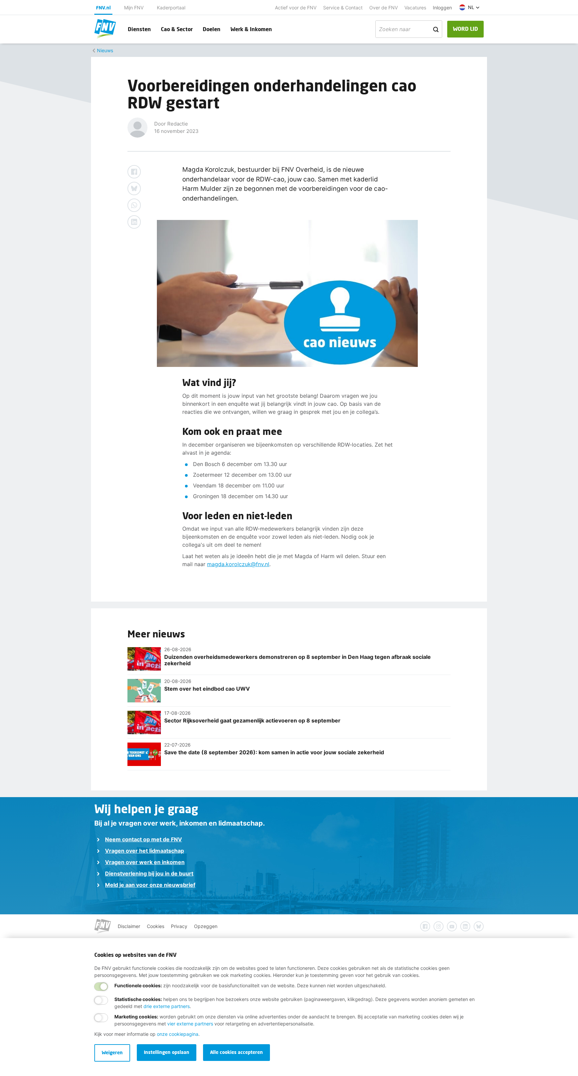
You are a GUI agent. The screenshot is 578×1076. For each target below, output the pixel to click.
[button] (469, 7)
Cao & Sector (177, 29)
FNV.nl (103, 7)
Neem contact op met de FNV (143, 839)
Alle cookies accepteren (236, 1052)
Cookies (155, 926)
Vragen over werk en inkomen (145, 862)
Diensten (139, 29)
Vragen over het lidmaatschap (144, 850)
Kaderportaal (171, 7)
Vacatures (415, 7)
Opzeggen (205, 926)
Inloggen (442, 7)
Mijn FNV (133, 7)
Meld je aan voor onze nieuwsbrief (150, 884)
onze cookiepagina (177, 1034)
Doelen (211, 29)
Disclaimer (129, 926)
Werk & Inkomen (251, 29)
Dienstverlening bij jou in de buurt (149, 873)
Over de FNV (383, 7)
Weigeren (112, 1052)
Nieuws (105, 50)
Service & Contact (343, 7)
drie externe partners (166, 1006)
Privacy (179, 926)
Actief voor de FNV (295, 7)
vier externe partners (190, 1023)
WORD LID (465, 28)
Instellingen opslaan (166, 1052)
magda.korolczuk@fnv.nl (238, 564)
